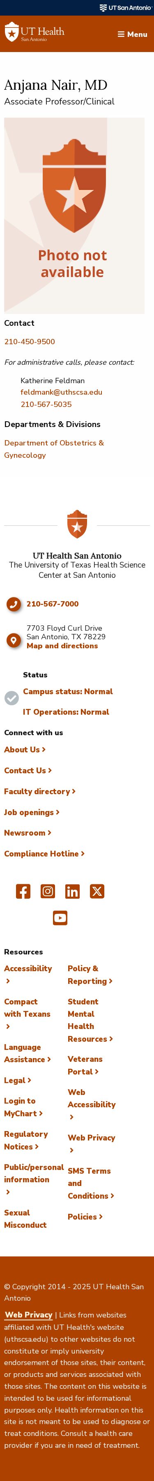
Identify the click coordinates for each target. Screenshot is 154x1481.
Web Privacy (28, 1315)
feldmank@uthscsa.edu (61, 392)
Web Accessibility (91, 1098)
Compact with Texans (27, 1008)
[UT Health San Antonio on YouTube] (60, 921)
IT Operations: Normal (66, 712)
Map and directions (62, 646)
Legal (14, 1080)
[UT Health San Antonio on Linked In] (72, 895)
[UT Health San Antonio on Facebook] (23, 895)
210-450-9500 (29, 341)
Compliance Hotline (41, 854)
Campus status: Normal (68, 691)
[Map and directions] (13, 640)
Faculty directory (37, 791)
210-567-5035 (46, 404)
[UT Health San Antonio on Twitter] (97, 895)
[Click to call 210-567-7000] (13, 604)
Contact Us (25, 770)
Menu (137, 33)
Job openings (29, 812)
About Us (22, 750)
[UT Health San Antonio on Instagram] (48, 895)
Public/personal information (34, 1173)
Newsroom (25, 833)
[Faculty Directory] (34, 34)
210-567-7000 (52, 604)
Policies (82, 1217)
